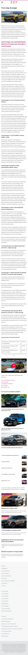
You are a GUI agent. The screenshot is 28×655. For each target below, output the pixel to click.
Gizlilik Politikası (4, 636)
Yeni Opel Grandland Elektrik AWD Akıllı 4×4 (11, 448)
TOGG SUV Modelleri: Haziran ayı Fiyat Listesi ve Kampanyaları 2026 (12, 409)
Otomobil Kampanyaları (6, 631)
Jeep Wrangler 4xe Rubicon (7, 383)
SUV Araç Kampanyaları (6, 575)
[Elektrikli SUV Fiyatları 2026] (24, 469)
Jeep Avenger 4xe (5, 387)
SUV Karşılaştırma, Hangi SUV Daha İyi (9, 626)
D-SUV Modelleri (4, 596)
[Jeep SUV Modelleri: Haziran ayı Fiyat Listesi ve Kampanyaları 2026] (14, 420)
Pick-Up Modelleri (5, 606)
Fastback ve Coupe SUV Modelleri (8, 623)
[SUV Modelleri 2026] (14, 2)
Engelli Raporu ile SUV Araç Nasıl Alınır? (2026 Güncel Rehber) (12, 541)
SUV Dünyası (4, 578)
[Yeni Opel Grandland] (24, 463)
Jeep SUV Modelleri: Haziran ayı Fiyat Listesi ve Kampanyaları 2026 (12, 429)
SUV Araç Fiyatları (5, 573)
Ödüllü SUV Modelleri (5, 621)
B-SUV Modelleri (4, 591)
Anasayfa (3, 566)
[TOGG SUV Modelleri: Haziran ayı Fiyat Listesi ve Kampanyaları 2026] (14, 401)
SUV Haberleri (4, 583)
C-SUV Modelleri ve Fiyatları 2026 (8, 474)
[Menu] (2, 2)
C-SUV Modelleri (5, 516)
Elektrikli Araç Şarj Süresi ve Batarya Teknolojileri (11, 628)
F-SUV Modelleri (4, 601)
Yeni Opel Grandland (5, 461)
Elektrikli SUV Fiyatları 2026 (6, 468)
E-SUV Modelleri (4, 598)
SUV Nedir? (3, 616)
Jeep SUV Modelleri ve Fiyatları (8, 380)
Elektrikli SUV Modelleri (7, 494)
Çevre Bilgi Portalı (5, 633)
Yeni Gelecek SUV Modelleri (7, 618)
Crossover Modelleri (5, 608)
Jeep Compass (4, 385)
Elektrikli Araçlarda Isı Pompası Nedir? (12, 552)
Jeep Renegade (4, 382)
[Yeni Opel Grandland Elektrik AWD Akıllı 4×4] (14, 439)
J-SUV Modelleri (4, 603)
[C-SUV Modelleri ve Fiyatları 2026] (24, 476)
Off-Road (3, 585)
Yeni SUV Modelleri (5, 570)
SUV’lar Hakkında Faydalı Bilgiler (8, 580)
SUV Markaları (4, 568)
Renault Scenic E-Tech (5, 480)
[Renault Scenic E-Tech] (24, 482)
